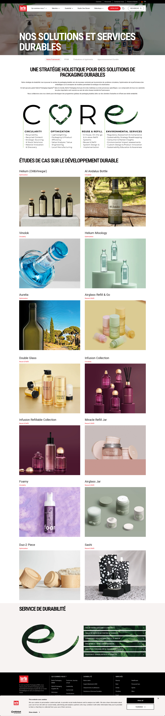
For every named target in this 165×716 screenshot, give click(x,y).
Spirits (133, 687)
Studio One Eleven (84, 8)
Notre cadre (87, 680)
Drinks (117, 687)
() (143, 2)
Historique (54, 692)
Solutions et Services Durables (92, 691)
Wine (132, 691)
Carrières (98, 1)
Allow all (140, 700)
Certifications (70, 693)
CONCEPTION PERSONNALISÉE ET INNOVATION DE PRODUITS (104, 649)
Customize (139, 707)
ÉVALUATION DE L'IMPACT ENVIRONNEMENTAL (99, 644)
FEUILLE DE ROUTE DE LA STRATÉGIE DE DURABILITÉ (101, 633)
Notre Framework (53, 59)
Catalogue (114, 8)
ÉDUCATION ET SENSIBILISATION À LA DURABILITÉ (101, 654)
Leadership (69, 686)
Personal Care (135, 684)
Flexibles (118, 691)
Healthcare (134, 680)
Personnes (108, 1)
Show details (33, 712)
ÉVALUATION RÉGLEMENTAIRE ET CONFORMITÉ (100, 628)
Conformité (69, 690)
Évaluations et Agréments (83, 59)
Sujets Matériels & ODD (90, 684)
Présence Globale (132, 1)
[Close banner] (158, 698)
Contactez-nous (119, 1)
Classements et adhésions (91, 687)
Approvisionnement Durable (108, 59)
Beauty (118, 680)
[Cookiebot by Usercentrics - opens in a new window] (16, 712)
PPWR (66, 59)
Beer (117, 684)
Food (117, 695)
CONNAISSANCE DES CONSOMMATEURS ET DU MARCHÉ (102, 638)
